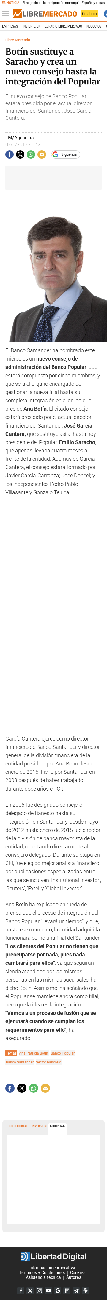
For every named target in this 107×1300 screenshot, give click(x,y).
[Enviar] (31, 154)
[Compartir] (9, 154)
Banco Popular (63, 1053)
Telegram (76, 1290)
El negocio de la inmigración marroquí (50, 3)
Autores (73, 1277)
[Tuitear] (20, 154)
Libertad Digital (53, 1256)
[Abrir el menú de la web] (7, 14)
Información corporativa (52, 1268)
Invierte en (31, 26)
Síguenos (69, 154)
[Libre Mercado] (45, 14)
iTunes (85, 1290)
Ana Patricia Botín (33, 1053)
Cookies (77, 1273)
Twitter (30, 1290)
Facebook (20, 1290)
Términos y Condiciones (42, 1273)
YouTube (48, 1290)
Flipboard (66, 1290)
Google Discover (57, 1290)
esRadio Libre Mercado (63, 26)
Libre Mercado (17, 40)
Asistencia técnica (43, 1277)
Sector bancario (48, 1062)
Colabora (89, 13)
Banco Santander (20, 1062)
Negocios (93, 26)
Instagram (39, 1290)
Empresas (10, 26)
